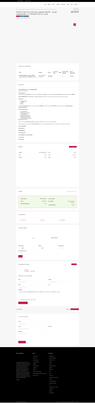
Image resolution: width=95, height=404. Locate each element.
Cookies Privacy (63, 401)
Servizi (68, 4)
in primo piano (35, 356)
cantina (34, 369)
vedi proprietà (74, 264)
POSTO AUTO (51, 360)
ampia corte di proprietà (37, 371)
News (72, 4)
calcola (20, 256)
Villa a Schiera (51, 392)
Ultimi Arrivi (26, 16)
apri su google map (73, 146)
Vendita (49, 4)
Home (45, 4)
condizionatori (42, 220)
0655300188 (26, 271)
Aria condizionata (23, 220)
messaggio (20, 289)
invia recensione (22, 342)
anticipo (39, 245)
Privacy (57, 401)
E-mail (19, 321)
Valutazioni (63, 4)
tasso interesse (61, 245)
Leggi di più (18, 379)
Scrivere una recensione (74, 309)
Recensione (20, 331)
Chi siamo (57, 4)
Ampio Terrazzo (36, 365)
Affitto (53, 4)
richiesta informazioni (23, 302)
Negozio (50, 367)
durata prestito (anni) (22, 250)
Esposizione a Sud (52, 365)
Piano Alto (51, 375)
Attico (50, 373)
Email (19, 284)
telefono (49, 279)
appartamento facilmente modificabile (39, 373)
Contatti (75, 4)
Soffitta (50, 390)
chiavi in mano (35, 375)
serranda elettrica (62, 220)
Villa (50, 371)
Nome (19, 279)
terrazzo (50, 379)
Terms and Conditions (70, 401)
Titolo (19, 326)
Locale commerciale (52, 358)
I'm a (49, 284)
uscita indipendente (52, 381)
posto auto (35, 367)
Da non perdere (35, 360)
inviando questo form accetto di (28, 299)
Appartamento (51, 356)
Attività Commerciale (52, 383)
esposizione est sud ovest (53, 377)
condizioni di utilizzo (33, 299)
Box (50, 385)
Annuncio (50, 326)
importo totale (21, 245)
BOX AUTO (51, 369)
